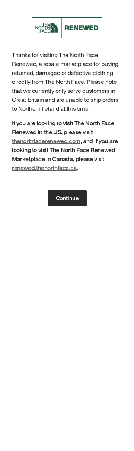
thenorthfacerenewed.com (46, 141)
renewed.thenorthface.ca (44, 167)
